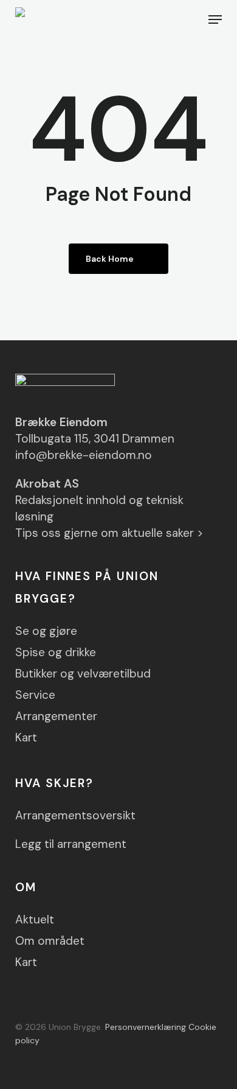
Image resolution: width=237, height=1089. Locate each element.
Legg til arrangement (70, 844)
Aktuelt (34, 919)
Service (35, 694)
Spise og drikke (55, 652)
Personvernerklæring (145, 1026)
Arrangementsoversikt (75, 815)
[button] (215, 19)
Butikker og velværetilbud (83, 673)
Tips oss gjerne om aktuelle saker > (109, 533)
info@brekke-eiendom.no (83, 455)
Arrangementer (56, 716)
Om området (49, 940)
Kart (26, 737)
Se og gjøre (46, 631)
